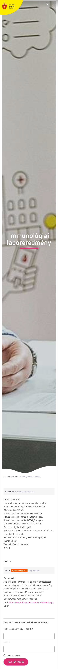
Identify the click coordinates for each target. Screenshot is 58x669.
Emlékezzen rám (13, 655)
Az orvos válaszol (10, 476)
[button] (48, 4)
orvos (7, 570)
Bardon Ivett (10, 491)
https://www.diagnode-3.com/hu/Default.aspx (31, 602)
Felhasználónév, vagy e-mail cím (18, 629)
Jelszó (6, 641)
